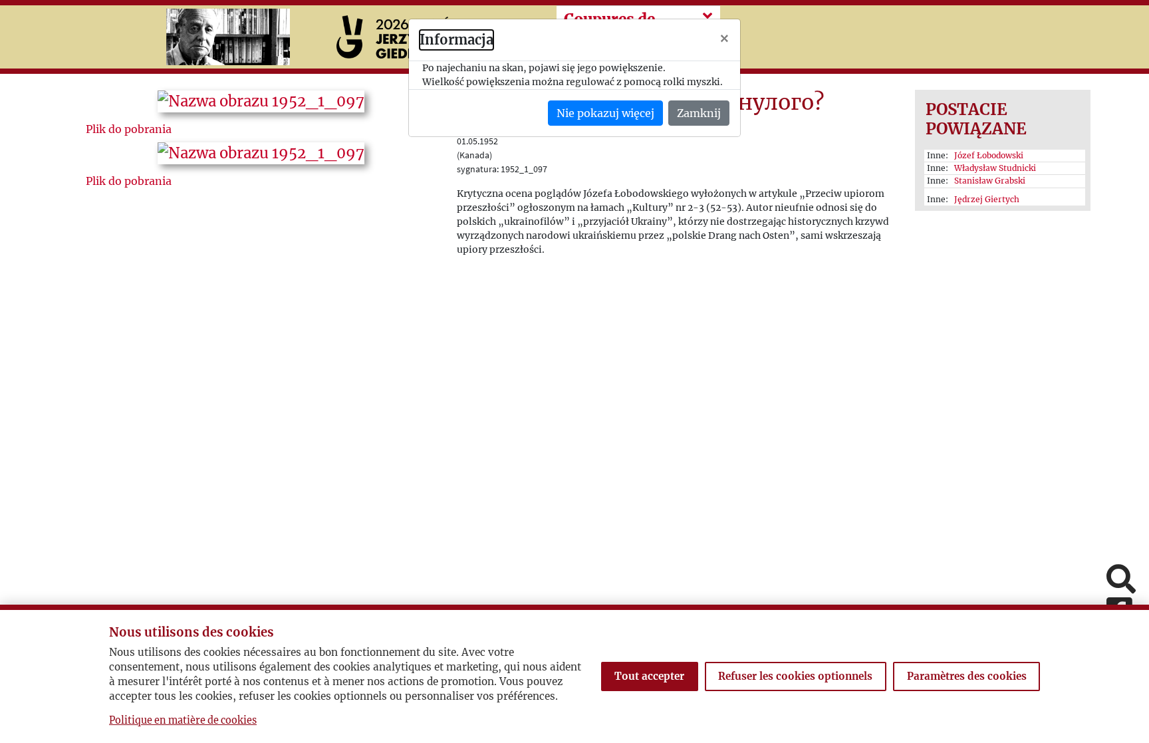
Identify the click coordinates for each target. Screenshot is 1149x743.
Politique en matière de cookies (183, 720)
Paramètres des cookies (967, 676)
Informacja (456, 39)
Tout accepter (649, 676)
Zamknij (699, 113)
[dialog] (574, 371)
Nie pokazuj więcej (605, 113)
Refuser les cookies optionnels (795, 676)
